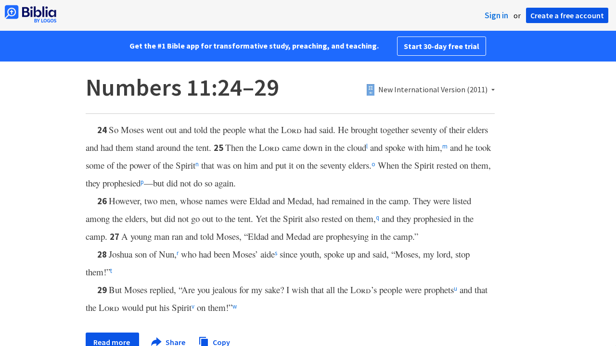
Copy (220, 341)
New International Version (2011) (433, 90)
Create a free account (567, 15)
